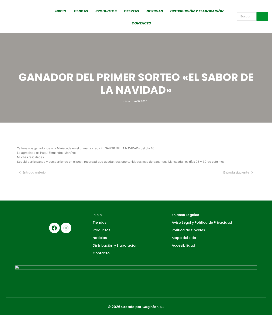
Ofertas (131, 11)
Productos (106, 11)
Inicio (60, 11)
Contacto (141, 23)
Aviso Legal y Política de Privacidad (202, 222)
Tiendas (81, 11)
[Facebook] (54, 228)
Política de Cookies (188, 230)
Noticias (154, 11)
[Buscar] (262, 16)
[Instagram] (66, 228)
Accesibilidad (183, 245)
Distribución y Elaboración (197, 11)
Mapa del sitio (184, 237)
